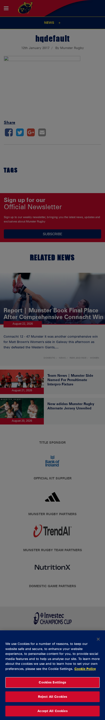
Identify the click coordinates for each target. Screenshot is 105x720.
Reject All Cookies (52, 696)
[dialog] (52, 675)
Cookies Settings (52, 682)
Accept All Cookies (52, 711)
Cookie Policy (85, 669)
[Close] (98, 639)
